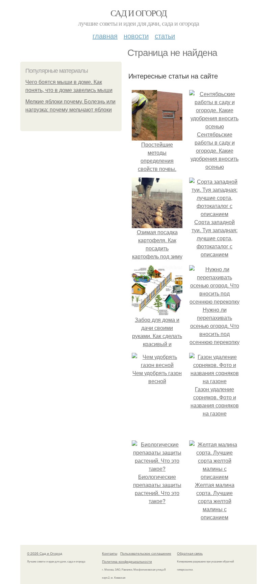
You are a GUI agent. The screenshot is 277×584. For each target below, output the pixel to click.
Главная (105, 35)
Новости (136, 35)
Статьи (165, 35)
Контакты (109, 553)
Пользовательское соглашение (145, 553)
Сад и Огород (138, 13)
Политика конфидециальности (127, 561)
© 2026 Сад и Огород (44, 553)
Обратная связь (190, 553)
